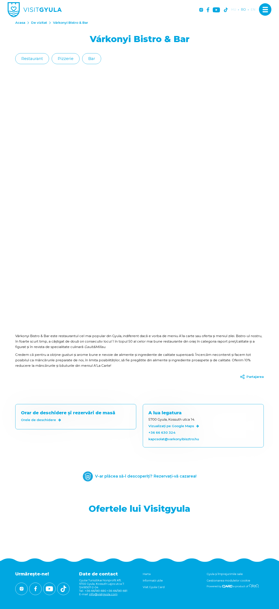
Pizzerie (65, 58)
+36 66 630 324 (161, 432)
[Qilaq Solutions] (254, 586)
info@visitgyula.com (103, 594)
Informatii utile (153, 580)
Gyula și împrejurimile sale (225, 574)
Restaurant (32, 58)
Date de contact (98, 574)
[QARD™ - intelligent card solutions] (227, 586)
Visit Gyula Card (154, 587)
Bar (91, 58)
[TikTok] (225, 10)
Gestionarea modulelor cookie (228, 580)
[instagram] (201, 10)
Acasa (20, 22)
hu (233, 10)
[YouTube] (216, 10)
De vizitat (39, 22)
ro (243, 10)
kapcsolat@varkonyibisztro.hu (173, 439)
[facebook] (208, 10)
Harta (147, 574)
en (253, 10)
